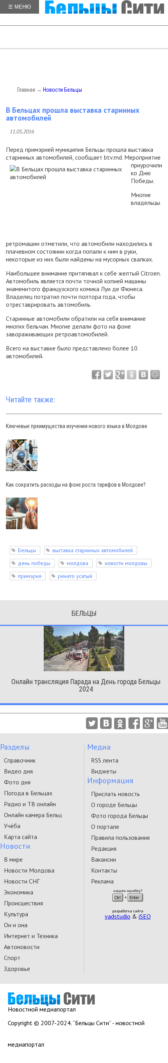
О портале (105, 826)
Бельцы (27, 550)
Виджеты (103, 771)
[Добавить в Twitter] (108, 374)
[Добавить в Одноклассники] (131, 374)
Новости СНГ (21, 881)
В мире (13, 859)
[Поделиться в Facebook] (96, 374)
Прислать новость (115, 794)
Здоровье (17, 968)
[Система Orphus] (128, 904)
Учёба (12, 826)
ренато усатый (75, 575)
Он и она (15, 925)
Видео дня (18, 771)
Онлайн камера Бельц (33, 815)
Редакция (103, 848)
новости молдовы (126, 563)
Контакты (104, 870)
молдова (77, 563)
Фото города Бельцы (119, 815)
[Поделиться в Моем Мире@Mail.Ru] (155, 374)
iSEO (145, 916)
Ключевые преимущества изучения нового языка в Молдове (76, 426)
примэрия (29, 575)
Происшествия (23, 903)
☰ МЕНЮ (19, 7)
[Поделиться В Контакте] (143, 374)
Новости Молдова (29, 870)
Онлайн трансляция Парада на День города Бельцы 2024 (86, 685)
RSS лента (104, 760)
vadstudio (117, 916)
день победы (34, 563)
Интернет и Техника (31, 936)
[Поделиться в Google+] (120, 374)
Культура (16, 914)
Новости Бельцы (62, 90)
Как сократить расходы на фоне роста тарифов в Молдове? (76, 485)
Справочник (20, 760)
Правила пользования (120, 837)
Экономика (18, 892)
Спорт (12, 958)
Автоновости (21, 947)
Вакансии (103, 859)
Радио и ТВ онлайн (30, 804)
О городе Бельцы (114, 805)
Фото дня (17, 782)
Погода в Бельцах (28, 793)
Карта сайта (20, 837)
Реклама (102, 881)
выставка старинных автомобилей (92, 550)
